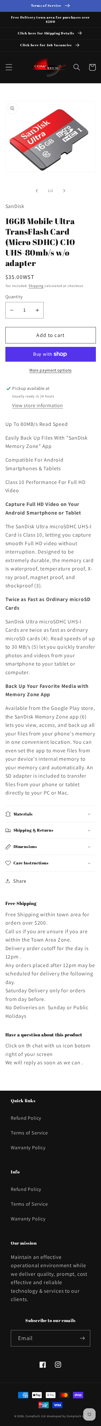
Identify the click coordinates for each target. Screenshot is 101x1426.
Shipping (36, 285)
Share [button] (19, 881)
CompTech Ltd (36, 1416)
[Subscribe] (82, 1338)
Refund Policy (26, 1118)
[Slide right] (64, 191)
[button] (8, 67)
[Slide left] (37, 191)
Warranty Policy (28, 1147)
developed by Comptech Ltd (67, 1416)
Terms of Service (29, 1132)
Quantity (14, 297)
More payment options (50, 370)
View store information (37, 405)
